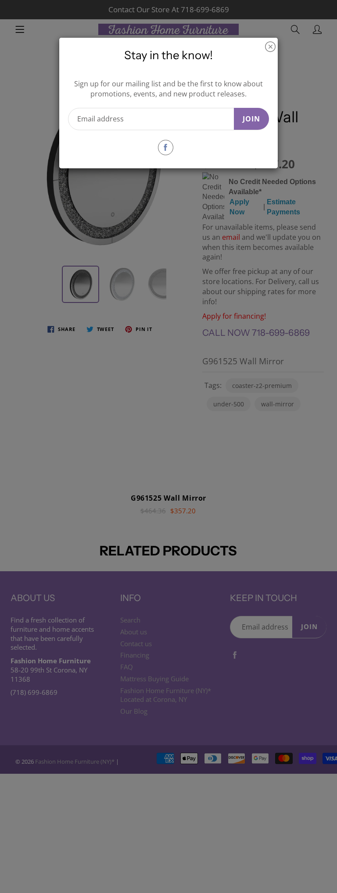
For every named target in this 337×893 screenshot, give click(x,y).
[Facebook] (165, 147)
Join (251, 119)
